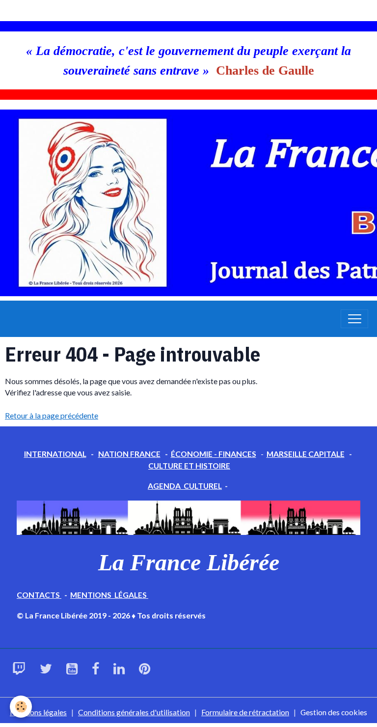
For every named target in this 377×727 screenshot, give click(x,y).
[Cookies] (21, 707)
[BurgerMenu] (354, 318)
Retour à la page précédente (51, 415)
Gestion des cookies (333, 712)
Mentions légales (38, 712)
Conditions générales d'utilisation (134, 712)
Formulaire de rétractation (245, 712)
